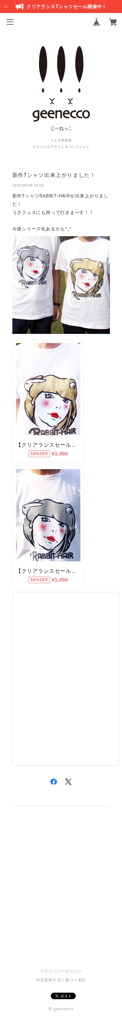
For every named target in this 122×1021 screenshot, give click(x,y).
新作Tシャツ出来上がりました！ (54, 175)
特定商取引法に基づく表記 (61, 980)
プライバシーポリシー (61, 971)
